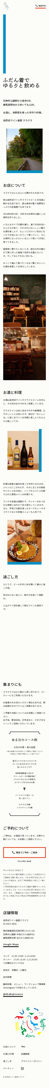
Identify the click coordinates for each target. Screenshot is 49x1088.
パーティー (8, 1068)
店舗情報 (25, 1053)
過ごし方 (7, 1061)
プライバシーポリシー (31, 1061)
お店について (9, 1046)
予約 (23, 1046)
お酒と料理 (8, 1053)
